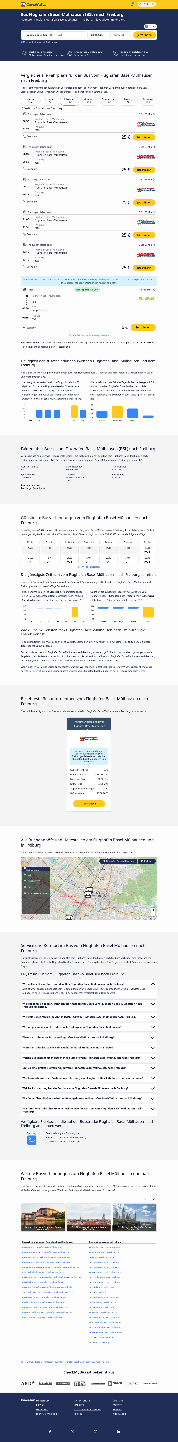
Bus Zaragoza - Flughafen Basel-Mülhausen (42, 1317)
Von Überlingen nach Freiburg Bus (105, 1332)
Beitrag (117, 1409)
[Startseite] (33, 4)
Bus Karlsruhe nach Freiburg (102, 1287)
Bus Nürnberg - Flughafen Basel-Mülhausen (43, 1302)
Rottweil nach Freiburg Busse (103, 1312)
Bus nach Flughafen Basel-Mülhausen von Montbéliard (48, 1287)
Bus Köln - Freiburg (98, 1292)
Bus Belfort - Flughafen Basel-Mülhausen (41, 1247)
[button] (88, 895)
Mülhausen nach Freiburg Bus (103, 1302)
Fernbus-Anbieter (46, 1414)
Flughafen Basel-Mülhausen (120, 861)
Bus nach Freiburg (100, 1362)
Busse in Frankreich (43, 1362)
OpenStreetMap (141, 919)
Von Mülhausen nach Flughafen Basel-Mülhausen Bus (47, 1292)
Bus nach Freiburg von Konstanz (104, 1297)
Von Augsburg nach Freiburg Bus (104, 1252)
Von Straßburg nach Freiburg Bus (105, 1322)
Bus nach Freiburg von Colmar (103, 1267)
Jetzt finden (144, 137)
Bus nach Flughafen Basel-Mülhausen (72, 1362)
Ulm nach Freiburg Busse (101, 1337)
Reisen (78, 1414)
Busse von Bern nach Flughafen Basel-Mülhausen (45, 1252)
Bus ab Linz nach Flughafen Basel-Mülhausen (43, 1282)
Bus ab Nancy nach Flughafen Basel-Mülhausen (44, 1297)
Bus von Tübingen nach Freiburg (104, 1327)
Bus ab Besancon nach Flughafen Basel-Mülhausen (46, 1257)
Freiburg (148, 861)
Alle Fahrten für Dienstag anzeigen (90, 335)
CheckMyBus (27, 1362)
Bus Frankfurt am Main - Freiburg (104, 1277)
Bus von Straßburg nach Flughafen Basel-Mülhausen (47, 1312)
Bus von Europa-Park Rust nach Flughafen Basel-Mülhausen (50, 1267)
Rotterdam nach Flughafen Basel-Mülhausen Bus (45, 1307)
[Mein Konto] (131, 4)
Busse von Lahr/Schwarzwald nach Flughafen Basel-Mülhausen (52, 1277)
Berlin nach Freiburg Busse (101, 1257)
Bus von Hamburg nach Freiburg (104, 1282)
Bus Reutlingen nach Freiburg (103, 1307)
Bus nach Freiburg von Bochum (104, 1262)
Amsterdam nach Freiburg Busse (104, 1247)
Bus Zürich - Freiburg (99, 1342)
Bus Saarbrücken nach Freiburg (104, 1317)
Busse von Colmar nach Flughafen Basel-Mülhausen (46, 1262)
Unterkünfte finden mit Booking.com (40, 42)
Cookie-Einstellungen (87, 1409)
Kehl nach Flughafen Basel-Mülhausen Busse (43, 1272)
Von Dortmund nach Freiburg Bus (105, 1272)
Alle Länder (120, 1414)
